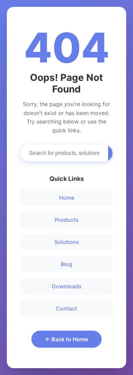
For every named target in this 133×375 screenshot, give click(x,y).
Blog (66, 264)
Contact (66, 308)
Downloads (67, 286)
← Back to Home (66, 339)
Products (66, 219)
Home (66, 197)
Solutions (66, 242)
